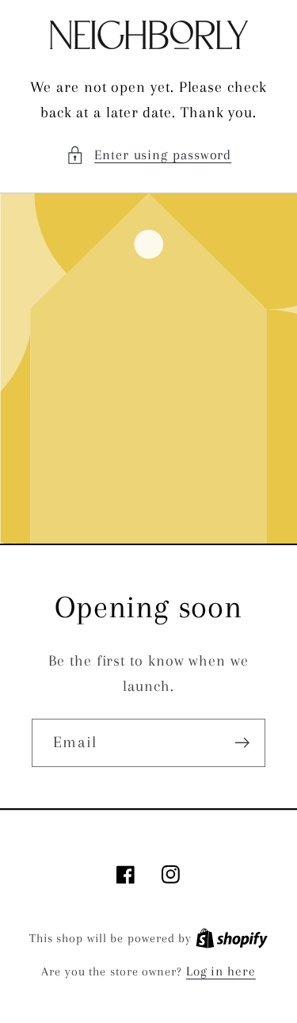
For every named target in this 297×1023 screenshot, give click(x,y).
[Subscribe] (242, 743)
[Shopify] (232, 937)
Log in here (221, 971)
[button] (149, 154)
